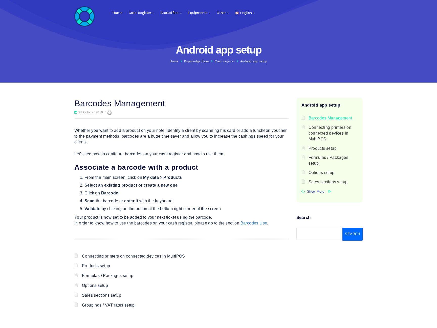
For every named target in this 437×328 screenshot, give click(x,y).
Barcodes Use (254, 223)
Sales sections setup (101, 295)
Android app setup (253, 61)
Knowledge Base (196, 61)
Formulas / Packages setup (107, 275)
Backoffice (169, 13)
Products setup (96, 266)
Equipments (198, 13)
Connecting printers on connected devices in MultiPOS (133, 256)
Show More (315, 191)
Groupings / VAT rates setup (108, 305)
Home (117, 13)
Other (221, 13)
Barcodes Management (330, 118)
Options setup (95, 285)
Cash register (140, 13)
